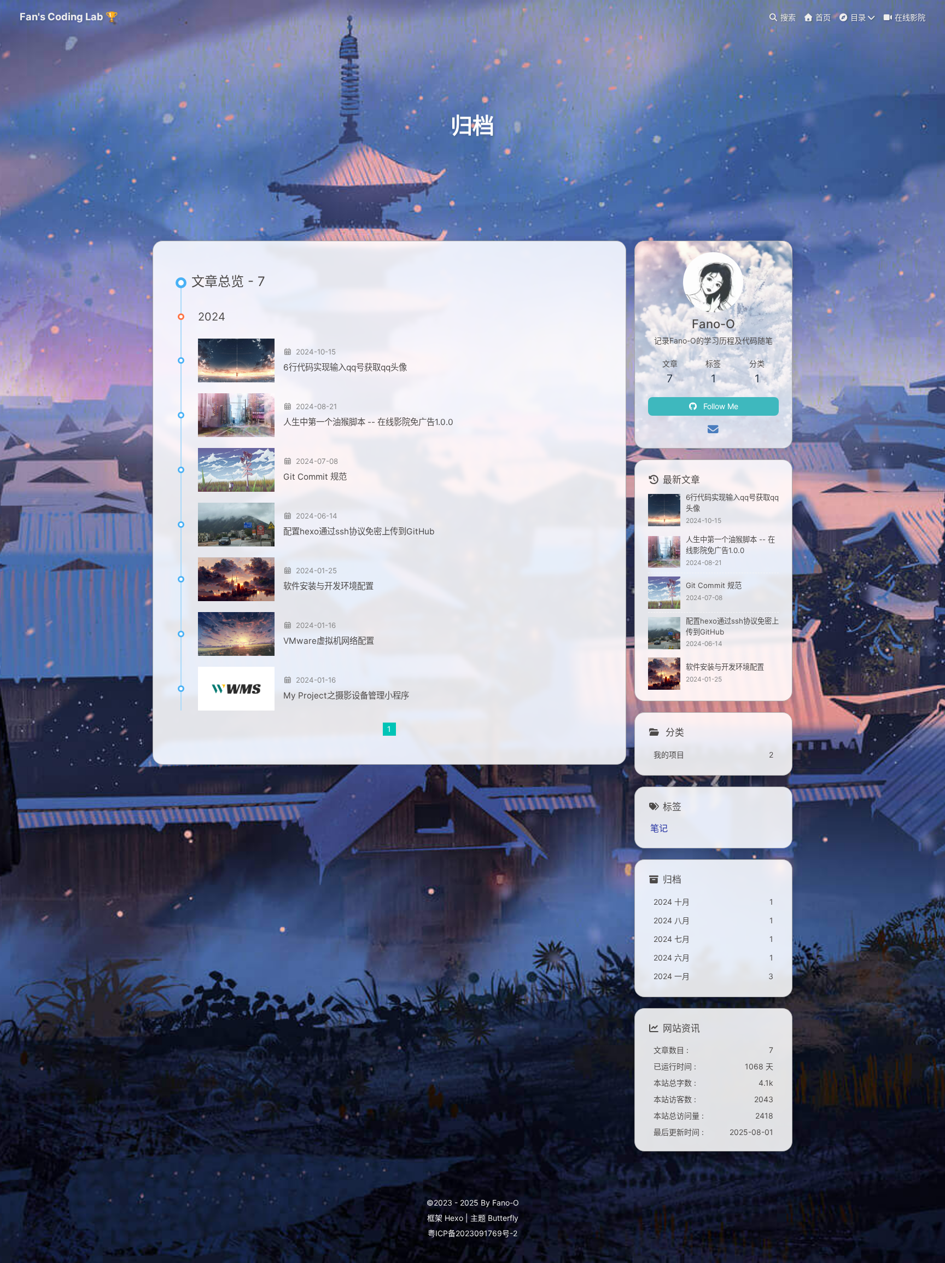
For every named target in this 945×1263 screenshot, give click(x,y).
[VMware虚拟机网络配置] (236, 634)
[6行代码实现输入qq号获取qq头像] (236, 360)
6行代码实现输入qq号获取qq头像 (345, 367)
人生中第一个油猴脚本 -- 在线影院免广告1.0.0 (368, 422)
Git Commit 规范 (315, 477)
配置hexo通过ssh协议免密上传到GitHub (359, 531)
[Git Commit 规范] (236, 470)
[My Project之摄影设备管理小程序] (236, 689)
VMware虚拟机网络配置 (328, 641)
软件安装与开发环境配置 (328, 586)
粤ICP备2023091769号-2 (472, 1233)
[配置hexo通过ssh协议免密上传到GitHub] (236, 524)
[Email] (713, 429)
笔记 (659, 828)
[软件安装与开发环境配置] (236, 579)
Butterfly (503, 1218)
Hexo (454, 1218)
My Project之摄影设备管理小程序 (346, 695)
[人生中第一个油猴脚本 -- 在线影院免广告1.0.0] (236, 415)
